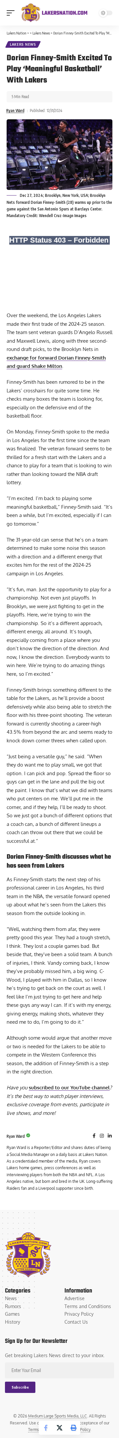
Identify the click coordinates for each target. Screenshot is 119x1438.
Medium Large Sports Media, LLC (57, 1415)
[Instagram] (101, 1136)
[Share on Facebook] (46, 1428)
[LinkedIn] (109, 1136)
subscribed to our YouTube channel (69, 1087)
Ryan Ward (15, 110)
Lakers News (23, 44)
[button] (12, 13)
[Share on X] (59, 1428)
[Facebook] (94, 1136)
